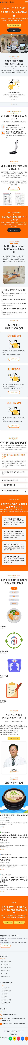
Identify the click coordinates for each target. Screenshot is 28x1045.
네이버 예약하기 (19, 922)
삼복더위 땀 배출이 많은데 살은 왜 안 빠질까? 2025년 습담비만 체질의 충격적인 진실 (14, 837)
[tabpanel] (14, 654)
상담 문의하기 (14, 189)
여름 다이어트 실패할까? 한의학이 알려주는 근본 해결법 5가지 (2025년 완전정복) (14, 879)
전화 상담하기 (8, 922)
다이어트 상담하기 (14, 25)
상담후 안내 (14, 359)
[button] (14, 456)
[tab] (11, 104)
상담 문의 (5, 946)
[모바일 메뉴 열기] (26, 2)
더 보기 (2, 827)
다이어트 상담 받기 (14, 738)
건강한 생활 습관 (4, 885)
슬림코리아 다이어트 (7, 2)
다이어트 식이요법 (4, 820)
